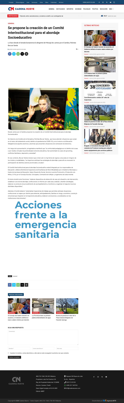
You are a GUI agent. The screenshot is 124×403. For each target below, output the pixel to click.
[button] (114, 2)
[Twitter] (106, 2)
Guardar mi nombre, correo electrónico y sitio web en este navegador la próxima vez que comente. (39, 353)
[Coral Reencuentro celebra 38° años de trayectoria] (100, 88)
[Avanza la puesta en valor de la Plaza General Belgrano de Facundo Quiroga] (67, 306)
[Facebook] (99, 2)
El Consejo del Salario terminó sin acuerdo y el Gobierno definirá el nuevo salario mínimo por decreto (18, 318)
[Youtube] (110, 2)
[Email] (22, 54)
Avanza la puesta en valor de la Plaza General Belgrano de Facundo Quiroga (66, 318)
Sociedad (86, 102)
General (11, 23)
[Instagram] (103, 2)
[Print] (26, 54)
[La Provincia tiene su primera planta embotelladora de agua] (43, 306)
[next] (82, 16)
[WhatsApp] (18, 54)
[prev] (79, 16)
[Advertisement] (43, 71)
